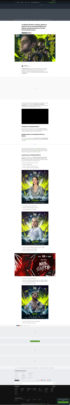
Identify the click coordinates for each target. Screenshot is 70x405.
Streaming (25, 325)
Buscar (54, 383)
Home (26, 2)
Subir (53, 386)
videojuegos (23, 378)
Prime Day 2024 (17, 377)
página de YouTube (38, 149)
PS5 (37, 19)
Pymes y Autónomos (52, 391)
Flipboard (19, 325)
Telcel (29, 378)
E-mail (20, 325)
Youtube (51, 2)
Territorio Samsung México (35, 2)
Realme (35, 19)
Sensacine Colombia (28, 400)
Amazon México (22, 19)
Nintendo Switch (41, 19)
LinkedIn (48, 380)
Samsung (48, 19)
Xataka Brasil (16, 400)
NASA (51, 19)
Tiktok (50, 380)
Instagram (52, 2)
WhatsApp (30, 19)
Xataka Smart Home (16, 393)
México (15, 378)
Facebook (48, 2)
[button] (26, 65)
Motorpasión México (40, 399)
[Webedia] (53, 0)
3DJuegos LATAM (23, 399)
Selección (18, 2)
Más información (40, 404)
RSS (45, 380)
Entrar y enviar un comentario (35, 341)
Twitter (49, 2)
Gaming (22, 2)
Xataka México (16, 399)
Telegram (44, 380)
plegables (45, 19)
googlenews (53, 2)
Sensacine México (29, 399)
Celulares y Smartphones (23, 375)
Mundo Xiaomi (16, 394)
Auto (28, 2)
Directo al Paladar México (35, 399)
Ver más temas (17, 380)
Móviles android (31, 377)
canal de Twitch (27, 139)
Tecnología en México (24, 377)
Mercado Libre (26, 19)
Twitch (29, 325)
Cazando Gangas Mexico (31, 373)
